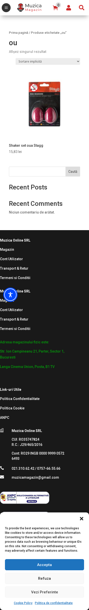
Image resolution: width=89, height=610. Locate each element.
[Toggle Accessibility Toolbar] (10, 294)
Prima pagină (18, 33)
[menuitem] (6, 7)
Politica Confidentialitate (20, 399)
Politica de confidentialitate (54, 603)
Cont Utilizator (11, 259)
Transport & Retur (14, 268)
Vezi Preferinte (44, 592)
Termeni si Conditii (15, 278)
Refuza (44, 578)
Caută (72, 172)
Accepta (44, 565)
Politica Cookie (12, 408)
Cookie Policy (23, 603)
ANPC (4, 418)
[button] (81, 518)
